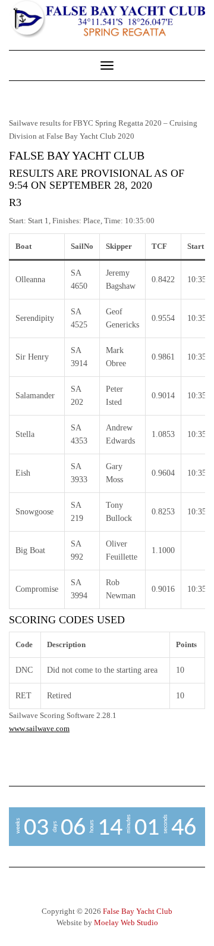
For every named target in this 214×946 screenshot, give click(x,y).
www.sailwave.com (39, 728)
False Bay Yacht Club (137, 911)
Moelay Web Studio (126, 922)
